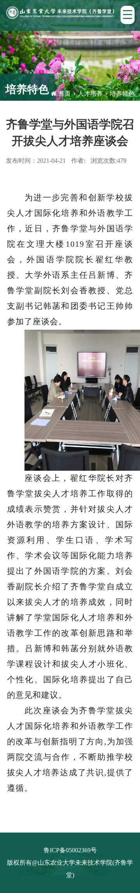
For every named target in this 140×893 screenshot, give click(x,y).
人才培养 (90, 93)
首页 (64, 93)
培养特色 (122, 93)
